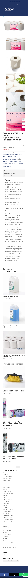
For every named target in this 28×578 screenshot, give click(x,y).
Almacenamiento (7, 478)
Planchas (7, 501)
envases (6, 474)
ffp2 (8, 560)
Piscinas (5, 532)
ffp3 (11, 560)
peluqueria (13, 165)
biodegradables (6, 487)
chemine (11, 161)
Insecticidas (5, 524)
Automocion (18, 153)
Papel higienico (7, 491)
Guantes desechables (8, 515)
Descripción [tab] (7, 170)
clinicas (15, 161)
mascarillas (16, 560)
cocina (16, 154)
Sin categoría (6, 538)
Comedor (5, 505)
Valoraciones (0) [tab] (8, 175)
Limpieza (16, 163)
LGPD (4, 570)
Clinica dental (10, 154)
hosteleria (10, 163)
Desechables (6, 513)
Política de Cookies (7, 572)
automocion (5, 161)
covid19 (4, 560)
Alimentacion (6, 472)
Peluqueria (6, 536)
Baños (4, 485)
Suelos (4, 540)
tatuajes (9, 166)
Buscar (18, 467)
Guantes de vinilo (8, 521)
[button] (3, 16)
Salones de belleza (11, 156)
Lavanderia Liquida (8, 528)
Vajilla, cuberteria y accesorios (10, 547)
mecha (8, 165)
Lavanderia (5, 526)
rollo (18, 165)
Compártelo (4, 574)
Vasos (5, 549)
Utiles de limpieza (11, 159)
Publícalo (14, 574)
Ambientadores (6, 480)
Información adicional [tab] (9, 173)
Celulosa (5, 154)
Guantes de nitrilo (8, 519)
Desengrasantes (8, 499)
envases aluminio (9, 476)
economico (5, 163)
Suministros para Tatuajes (9, 543)
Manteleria (6, 507)
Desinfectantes (7, 511)
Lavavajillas (6, 503)
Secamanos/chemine (8, 158)
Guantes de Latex (8, 517)
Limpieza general (7, 530)
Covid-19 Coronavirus (8, 509)
